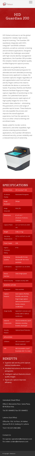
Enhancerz (12, 453)
